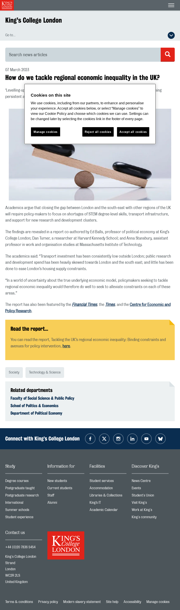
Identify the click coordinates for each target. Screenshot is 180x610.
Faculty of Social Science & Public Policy (42, 398)
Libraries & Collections (108, 496)
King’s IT (108, 503)
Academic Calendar (108, 511)
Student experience (23, 518)
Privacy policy (48, 602)
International (23, 503)
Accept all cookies (133, 132)
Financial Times (84, 305)
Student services (108, 482)
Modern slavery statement (82, 602)
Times (110, 305)
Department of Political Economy (36, 413)
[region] (90, 114)
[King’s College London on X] (104, 438)
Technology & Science (45, 372)
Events (150, 489)
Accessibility (132, 602)
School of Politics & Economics (34, 405)
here (66, 346)
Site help (112, 602)
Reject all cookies (98, 132)
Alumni (65, 503)
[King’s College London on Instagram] (118, 438)
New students (65, 482)
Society (14, 372)
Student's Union (150, 496)
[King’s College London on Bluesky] (160, 438)
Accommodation (108, 489)
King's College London (33, 20)
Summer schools (23, 511)
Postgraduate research (23, 496)
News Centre (150, 482)
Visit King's (150, 503)
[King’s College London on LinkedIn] (132, 438)
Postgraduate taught (23, 489)
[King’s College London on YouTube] (146, 438)
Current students (65, 489)
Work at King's (150, 511)
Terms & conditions (19, 602)
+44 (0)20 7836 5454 (20, 547)
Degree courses (23, 482)
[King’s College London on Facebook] (90, 438)
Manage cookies (157, 602)
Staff (65, 496)
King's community (150, 518)
